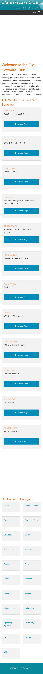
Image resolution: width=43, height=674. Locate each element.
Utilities (28, 637)
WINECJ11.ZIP (10, 312)
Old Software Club (20, 3)
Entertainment (9, 564)
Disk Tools (8, 534)
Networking (29, 608)
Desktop (7, 520)
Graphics (28, 578)
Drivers (28, 534)
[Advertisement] (21, 38)
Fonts (27, 564)
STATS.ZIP (8, 197)
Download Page (21, 124)
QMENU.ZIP (9, 168)
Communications (31, 505)
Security (7, 637)
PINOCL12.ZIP (10, 427)
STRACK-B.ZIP (10, 370)
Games (7, 578)
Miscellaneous (9, 608)
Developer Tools (31, 520)
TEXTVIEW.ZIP (11, 226)
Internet (28, 593)
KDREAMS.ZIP (10, 254)
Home (6, 593)
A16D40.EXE (10, 399)
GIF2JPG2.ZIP (10, 341)
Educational (8, 549)
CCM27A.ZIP (10, 139)
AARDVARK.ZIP (11, 283)
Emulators (29, 549)
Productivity (29, 622)
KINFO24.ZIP (10, 110)
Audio (6, 505)
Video (6, 652)
